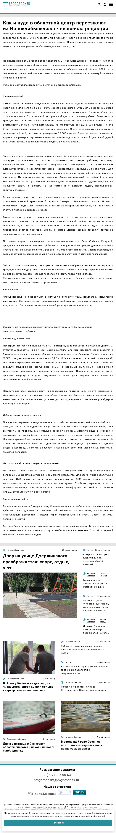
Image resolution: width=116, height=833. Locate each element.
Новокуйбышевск (15, 550)
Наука (90, 550)
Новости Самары (91, 574)
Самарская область (16, 739)
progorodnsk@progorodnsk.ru (56, 780)
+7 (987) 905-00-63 (56, 775)
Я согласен (58, 822)
